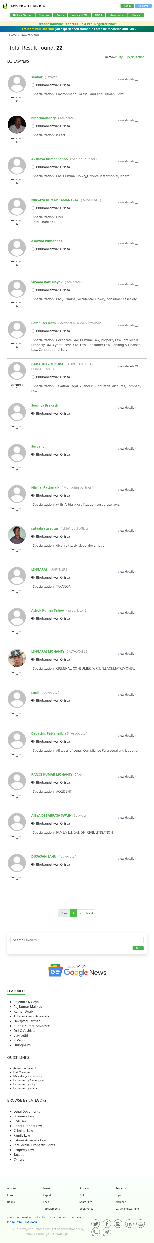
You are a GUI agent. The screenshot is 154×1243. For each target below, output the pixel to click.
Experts (47, 1195)
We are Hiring (24, 1217)
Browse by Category (28, 1080)
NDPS (98, 15)
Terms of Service (57, 1217)
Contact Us (31, 1221)
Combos (44, 15)
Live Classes (24, 15)
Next (89, 913)
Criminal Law (23, 1130)
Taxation (20, 1154)
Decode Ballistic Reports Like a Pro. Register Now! (77, 24)
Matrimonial (116, 15)
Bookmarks (86, 1208)
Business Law (24, 1116)
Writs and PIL (79, 15)
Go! (138, 948)
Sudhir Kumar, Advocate (32, 1026)
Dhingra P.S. (23, 1045)
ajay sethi (21, 1035)
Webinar (121, 1202)
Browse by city (24, 1084)
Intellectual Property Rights (34, 1145)
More (135, 15)
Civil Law (20, 1121)
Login (127, 6)
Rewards (121, 1188)
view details (126, 79)
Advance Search (25, 1068)
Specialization (135, 57)
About (10, 1217)
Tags (118, 1195)
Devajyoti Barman (27, 1021)
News (46, 1188)
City (120, 57)
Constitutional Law (28, 1126)
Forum (11, 1195)
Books (60, 15)
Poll (81, 1195)
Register (143, 6)
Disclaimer (76, 1217)
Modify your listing (27, 1076)
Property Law (24, 1150)
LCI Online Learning (127, 1208)
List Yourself (22, 1072)
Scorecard (85, 1188)
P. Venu (19, 1040)
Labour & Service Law (30, 1140)
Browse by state (25, 1088)
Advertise (40, 1217)
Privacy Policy (14, 1221)
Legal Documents (27, 1111)
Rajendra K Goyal (27, 1002)
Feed (46, 1202)
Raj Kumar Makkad (28, 1006)
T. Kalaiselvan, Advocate (31, 1016)
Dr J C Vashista (24, 1030)
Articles (11, 1188)
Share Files (85, 1202)
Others (19, 1159)
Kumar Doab (23, 1011)
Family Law (22, 1135)
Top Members (51, 1208)
